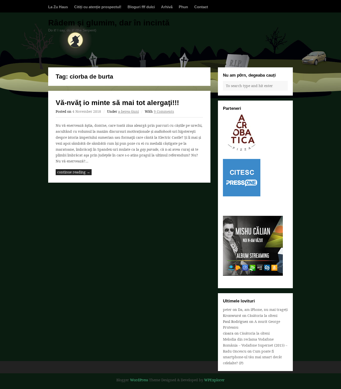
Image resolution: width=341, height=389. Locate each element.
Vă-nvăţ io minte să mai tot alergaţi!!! (117, 103)
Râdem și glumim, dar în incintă (109, 22)
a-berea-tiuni (128, 111)
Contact (201, 7)
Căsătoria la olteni (262, 315)
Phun (183, 7)
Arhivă (166, 7)
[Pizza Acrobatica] (241, 149)
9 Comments (164, 111)
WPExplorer (214, 380)
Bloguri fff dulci (141, 7)
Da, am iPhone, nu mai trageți (263, 309)
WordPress (139, 380)
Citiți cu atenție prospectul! (97, 7)
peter (227, 309)
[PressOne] (241, 195)
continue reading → (73, 172)
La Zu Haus (58, 7)
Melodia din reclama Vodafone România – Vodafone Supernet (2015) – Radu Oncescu (255, 345)
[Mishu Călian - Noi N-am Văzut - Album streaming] (253, 274)
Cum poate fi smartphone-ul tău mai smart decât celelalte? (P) (252, 357)
